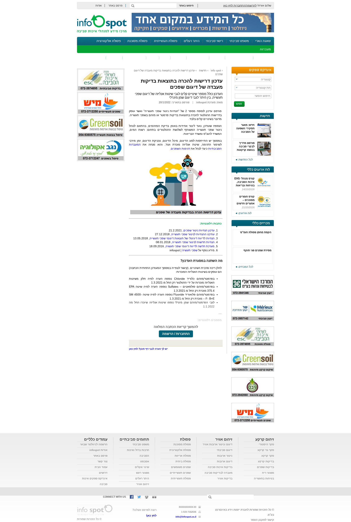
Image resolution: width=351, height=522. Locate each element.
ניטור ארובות (224, 455)
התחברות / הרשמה (176, 333)
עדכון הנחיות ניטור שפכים (198, 230)
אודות (98, 5)
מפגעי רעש (142, 472)
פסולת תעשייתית (165, 41)
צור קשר (102, 461)
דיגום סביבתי (224, 450)
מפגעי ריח (268, 472)
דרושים (103, 472)
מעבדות (265, 49)
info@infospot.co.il (186, 517)
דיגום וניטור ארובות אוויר (217, 444)
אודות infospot (98, 450)
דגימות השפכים (180, 148)
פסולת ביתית (183, 461)
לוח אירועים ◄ (243, 213)
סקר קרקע (267, 455)
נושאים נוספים (92, 57)
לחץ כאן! (151, 515)
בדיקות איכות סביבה (220, 467)
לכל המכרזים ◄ (244, 266)
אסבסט (144, 461)
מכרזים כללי (261, 223)
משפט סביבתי (239, 41)
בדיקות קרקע (266, 461)
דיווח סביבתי (134, 57)
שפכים (217, 57)
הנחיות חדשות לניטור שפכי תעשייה (193, 242)
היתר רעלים (191, 41)
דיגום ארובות (224, 461)
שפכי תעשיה (189, 250)
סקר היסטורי (266, 444)
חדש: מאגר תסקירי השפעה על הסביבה (245, 128)
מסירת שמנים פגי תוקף (257, 250)
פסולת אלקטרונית (108, 41)
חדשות (265, 116)
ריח (165, 57)
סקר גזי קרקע (266, 450)
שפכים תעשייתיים (180, 472)
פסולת (178, 57)
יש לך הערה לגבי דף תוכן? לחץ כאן (148, 348)
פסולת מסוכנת (137, 41)
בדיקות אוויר (224, 478)
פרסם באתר (115, 5)
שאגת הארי (263, 41)
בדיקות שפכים (265, 467)
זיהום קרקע (198, 57)
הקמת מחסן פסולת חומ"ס (255, 232)
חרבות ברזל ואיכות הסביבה (138, 453)
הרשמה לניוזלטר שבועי (93, 444)
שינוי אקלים (142, 467)
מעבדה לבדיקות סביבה (218, 472)
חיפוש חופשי (262, 95)
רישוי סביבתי (214, 41)
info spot (216, 70)
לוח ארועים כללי (258, 170)
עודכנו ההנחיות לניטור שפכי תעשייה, (192, 234)
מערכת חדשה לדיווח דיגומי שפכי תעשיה (190, 246)
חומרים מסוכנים (239, 57)
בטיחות (114, 57)
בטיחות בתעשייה (264, 478)
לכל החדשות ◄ (244, 159)
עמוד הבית (101, 467)
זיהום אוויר (264, 57)
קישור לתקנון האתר (262, 519)
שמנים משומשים (181, 467)
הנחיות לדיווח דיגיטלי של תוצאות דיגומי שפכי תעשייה (182, 238)
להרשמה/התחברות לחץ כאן (240, 5)
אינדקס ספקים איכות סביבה (94, 481)
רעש (153, 57)
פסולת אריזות (183, 455)
